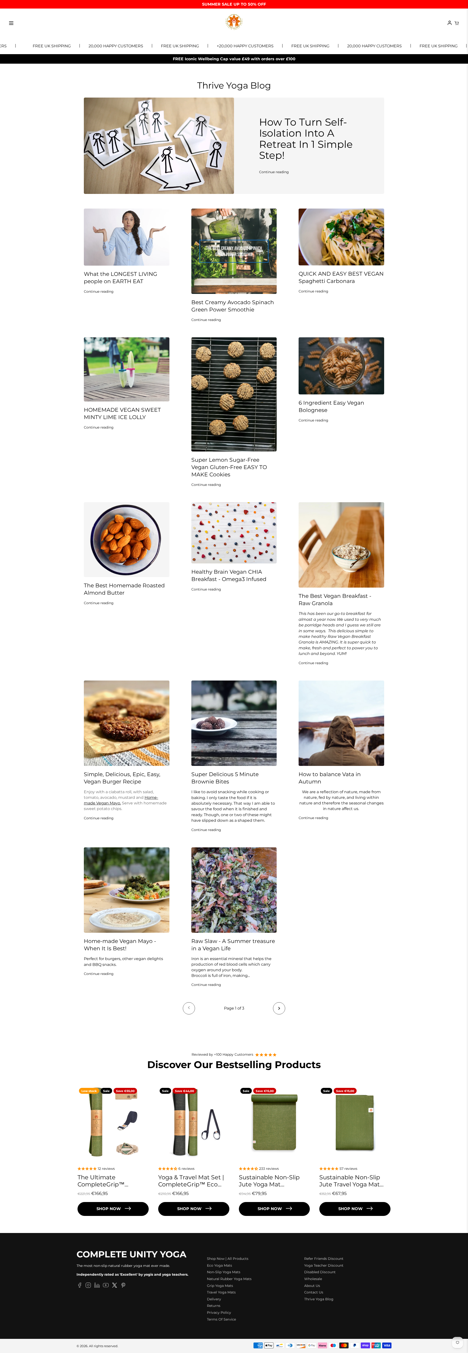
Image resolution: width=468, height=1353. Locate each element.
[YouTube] (106, 1286)
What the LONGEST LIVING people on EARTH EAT (120, 278)
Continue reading (274, 172)
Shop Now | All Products (227, 1258)
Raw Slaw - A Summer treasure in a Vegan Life (233, 945)
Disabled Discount (320, 1272)
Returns (213, 1305)
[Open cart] (457, 23)
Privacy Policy (219, 1312)
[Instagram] (88, 1286)
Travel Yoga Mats (221, 1292)
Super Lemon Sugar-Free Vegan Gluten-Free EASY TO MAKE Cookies (229, 467)
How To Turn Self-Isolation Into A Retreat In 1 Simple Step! (306, 138)
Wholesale (313, 1279)
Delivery (214, 1299)
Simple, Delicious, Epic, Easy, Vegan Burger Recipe (122, 778)
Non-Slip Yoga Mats (223, 1272)
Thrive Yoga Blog (318, 1299)
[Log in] (449, 23)
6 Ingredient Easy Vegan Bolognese (331, 406)
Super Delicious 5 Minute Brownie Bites (225, 778)
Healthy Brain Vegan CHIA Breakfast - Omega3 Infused (228, 575)
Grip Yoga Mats (220, 1285)
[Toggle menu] (11, 23)
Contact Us (313, 1292)
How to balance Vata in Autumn (330, 778)
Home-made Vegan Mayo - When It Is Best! (120, 945)
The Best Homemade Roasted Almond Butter (124, 589)
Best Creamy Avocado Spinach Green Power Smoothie (232, 306)
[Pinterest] (123, 1286)
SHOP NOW (109, 1208)
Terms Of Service (221, 1319)
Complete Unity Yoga (131, 1254)
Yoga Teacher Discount (323, 1265)
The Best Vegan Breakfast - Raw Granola (335, 600)
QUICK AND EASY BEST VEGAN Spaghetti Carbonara (341, 277)
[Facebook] (79, 1286)
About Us (312, 1285)
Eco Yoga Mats (219, 1265)
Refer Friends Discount (323, 1258)
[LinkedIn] (97, 1286)
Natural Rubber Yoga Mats (229, 1279)
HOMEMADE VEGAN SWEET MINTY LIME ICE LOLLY (122, 414)
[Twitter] (114, 1286)
